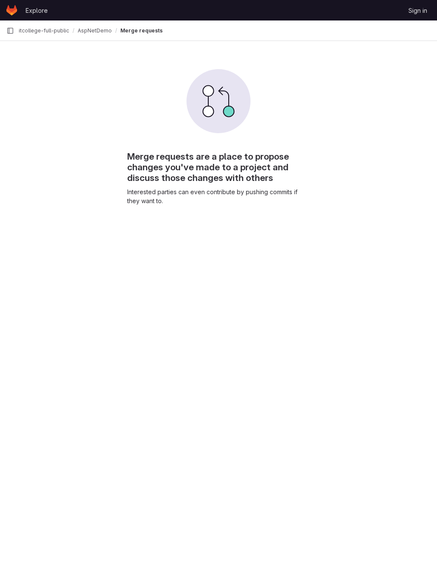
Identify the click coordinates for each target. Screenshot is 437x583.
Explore (37, 10)
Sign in (417, 10)
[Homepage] (12, 10)
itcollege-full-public (44, 30)
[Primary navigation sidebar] (10, 31)
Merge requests (141, 30)
